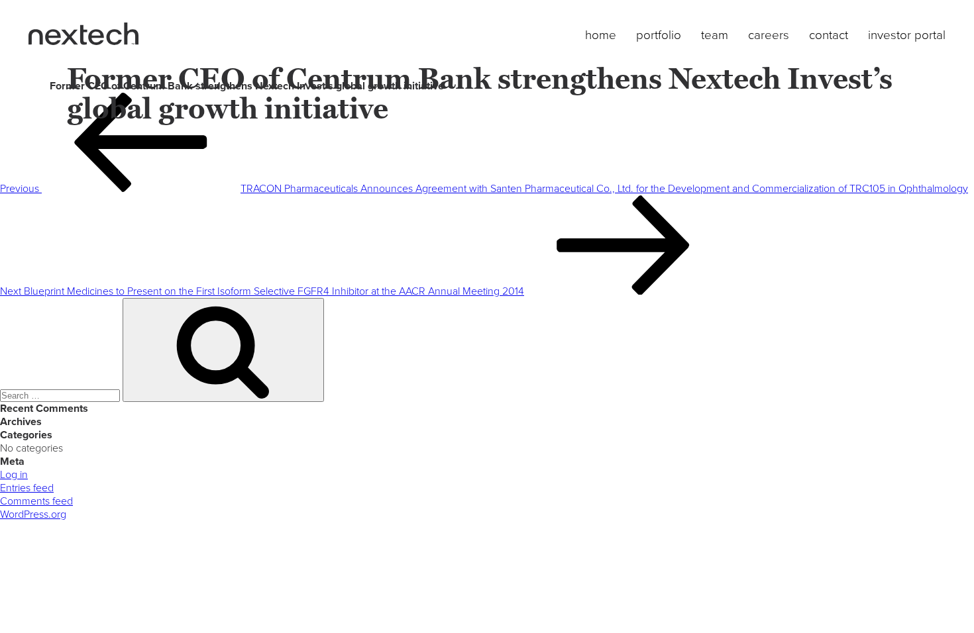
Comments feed (36, 501)
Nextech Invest (83, 34)
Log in (14, 474)
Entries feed (27, 488)
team (714, 35)
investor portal (907, 35)
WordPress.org (33, 514)
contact (828, 35)
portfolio (658, 35)
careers (768, 35)
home (600, 35)
